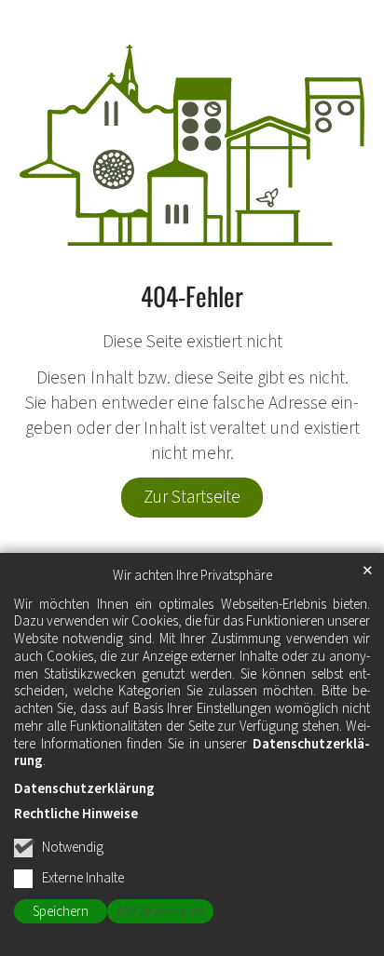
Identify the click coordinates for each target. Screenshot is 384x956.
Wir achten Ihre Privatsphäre (192, 576)
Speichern (61, 912)
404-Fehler (192, 296)
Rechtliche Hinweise (76, 814)
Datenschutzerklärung (84, 789)
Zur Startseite (192, 497)
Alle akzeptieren (161, 912)
